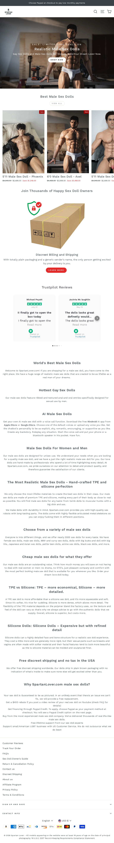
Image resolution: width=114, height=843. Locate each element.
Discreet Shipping (12, 774)
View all (57, 103)
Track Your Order (12, 748)
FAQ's (6, 753)
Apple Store (10, 425)
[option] (57, 2)
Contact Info (11, 813)
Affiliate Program (12, 784)
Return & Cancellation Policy (18, 764)
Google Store (28, 425)
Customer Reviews (13, 743)
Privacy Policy (10, 789)
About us (8, 779)
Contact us (9, 769)
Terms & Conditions (13, 795)
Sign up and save (14, 804)
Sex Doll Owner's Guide (15, 759)
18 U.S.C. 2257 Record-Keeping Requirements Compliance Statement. (63, 838)
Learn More (56, 270)
